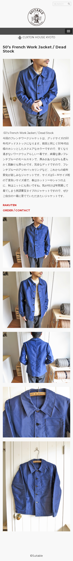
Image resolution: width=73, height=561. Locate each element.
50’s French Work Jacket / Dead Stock (34, 49)
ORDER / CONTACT (16, 210)
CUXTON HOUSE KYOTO (39, 37)
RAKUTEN (9, 205)
